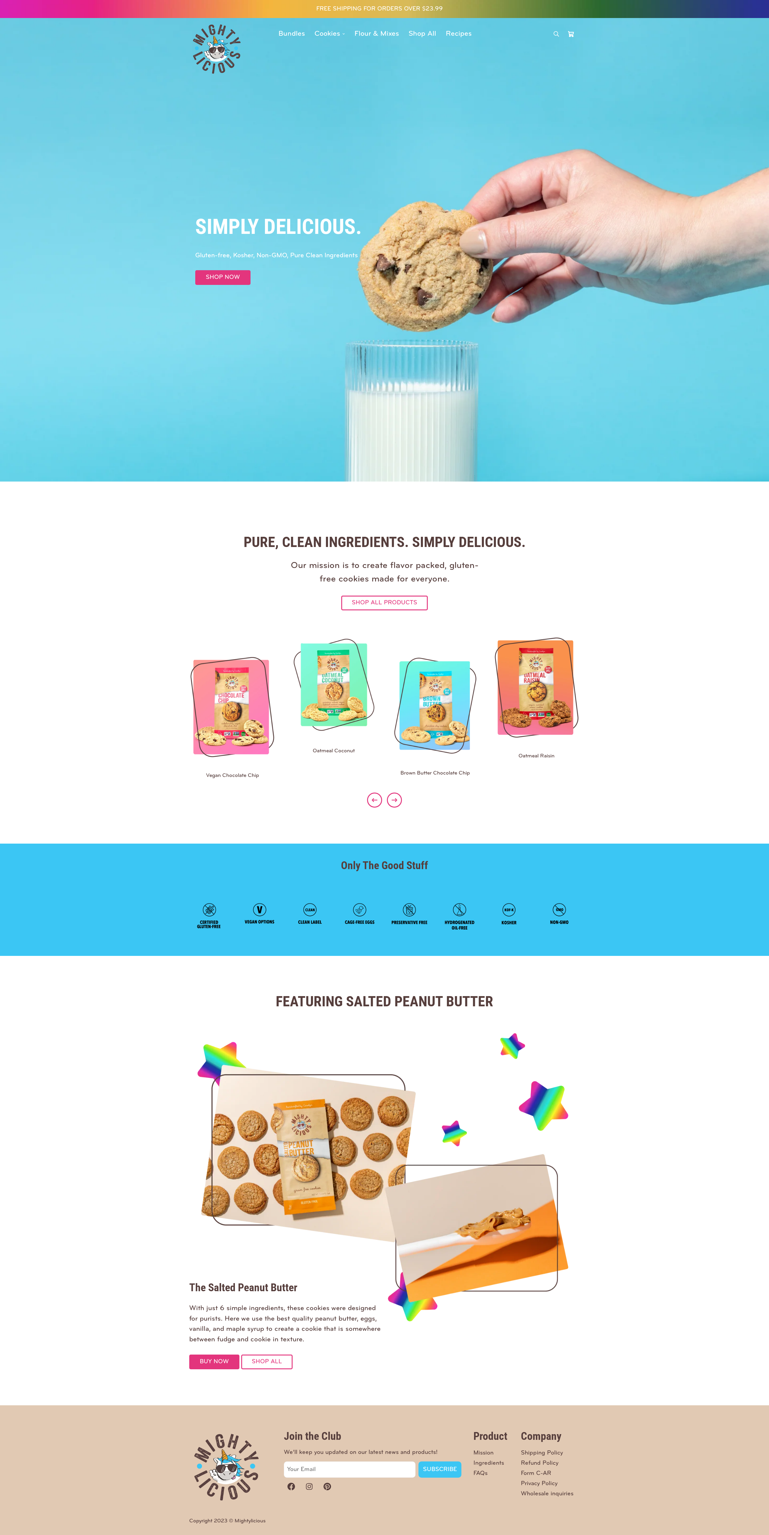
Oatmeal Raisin (536, 756)
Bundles (291, 34)
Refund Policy (539, 1463)
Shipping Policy (542, 1453)
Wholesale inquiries (547, 1494)
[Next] (394, 800)
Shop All (422, 34)
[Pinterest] (327, 1486)
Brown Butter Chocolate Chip (435, 773)
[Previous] (374, 800)
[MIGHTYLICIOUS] (217, 49)
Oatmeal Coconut (334, 751)
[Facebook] (291, 1486)
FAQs (480, 1473)
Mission (483, 1453)
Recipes (459, 34)
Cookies (327, 34)
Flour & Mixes (376, 34)
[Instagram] (309, 1486)
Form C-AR (536, 1473)
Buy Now (214, 1362)
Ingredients (488, 1463)
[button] (571, 34)
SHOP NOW (223, 277)
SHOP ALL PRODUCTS (384, 603)
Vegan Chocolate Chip (232, 775)
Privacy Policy (539, 1484)
